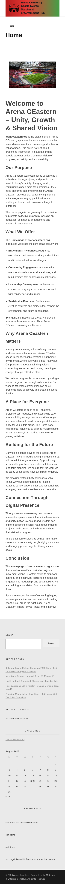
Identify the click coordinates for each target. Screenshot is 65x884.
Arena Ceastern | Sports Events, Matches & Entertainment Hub (33, 7)
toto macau (37, 859)
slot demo (10, 822)
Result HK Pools (23, 859)
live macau (21, 822)
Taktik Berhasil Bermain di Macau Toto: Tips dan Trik (32, 681)
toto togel (10, 859)
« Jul (8, 796)
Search (9, 634)
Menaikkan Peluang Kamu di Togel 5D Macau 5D (30, 676)
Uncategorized (15, 739)
